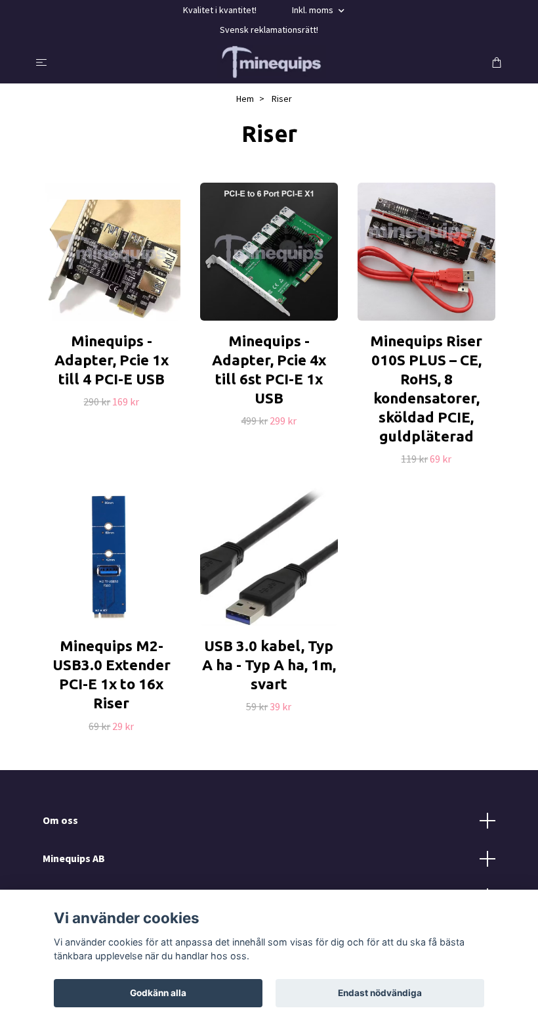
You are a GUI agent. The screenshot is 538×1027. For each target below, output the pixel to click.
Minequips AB (74, 858)
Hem (245, 98)
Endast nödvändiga (380, 993)
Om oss (60, 820)
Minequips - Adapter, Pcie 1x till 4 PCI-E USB (111, 359)
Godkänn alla (158, 993)
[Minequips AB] (272, 61)
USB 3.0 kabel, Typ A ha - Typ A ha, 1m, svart (269, 664)
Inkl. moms (313, 10)
